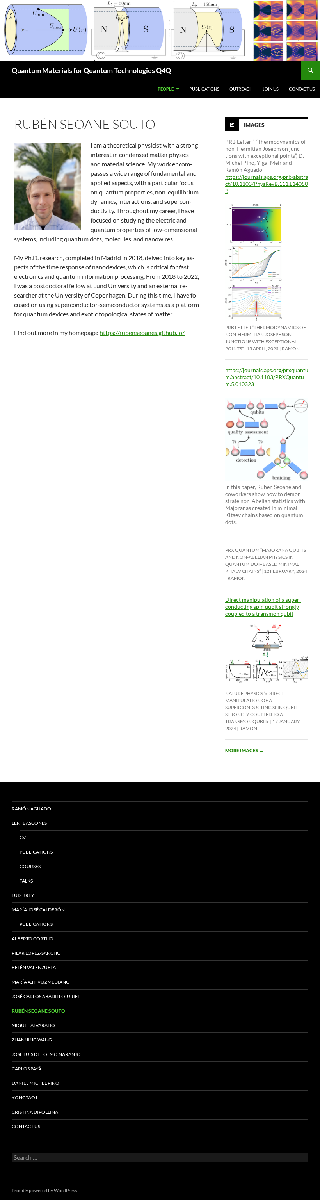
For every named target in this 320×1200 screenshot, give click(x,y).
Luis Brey (23, 895)
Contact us (302, 88)
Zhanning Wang (32, 1040)
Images (254, 124)
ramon (291, 348)
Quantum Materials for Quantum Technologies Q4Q (91, 70)
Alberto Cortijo (32, 938)
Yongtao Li (26, 1097)
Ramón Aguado (31, 808)
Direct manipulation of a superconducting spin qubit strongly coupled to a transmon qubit (263, 606)
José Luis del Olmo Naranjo (46, 1054)
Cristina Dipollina (35, 1112)
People (166, 88)
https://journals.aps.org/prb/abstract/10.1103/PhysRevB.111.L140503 (266, 183)
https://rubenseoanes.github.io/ (142, 332)
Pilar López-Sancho (36, 953)
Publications (204, 88)
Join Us (271, 88)
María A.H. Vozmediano (41, 982)
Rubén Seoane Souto (38, 1011)
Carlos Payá (26, 1069)
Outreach (240, 88)
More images (244, 750)
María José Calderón (38, 910)
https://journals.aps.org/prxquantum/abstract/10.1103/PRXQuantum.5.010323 (266, 377)
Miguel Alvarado (33, 1025)
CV (23, 837)
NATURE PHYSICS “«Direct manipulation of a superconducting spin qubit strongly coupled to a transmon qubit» (261, 707)
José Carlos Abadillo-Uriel (46, 996)
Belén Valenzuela (34, 967)
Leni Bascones (29, 823)
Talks (26, 881)
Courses (30, 866)
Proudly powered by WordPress (44, 1190)
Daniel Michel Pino (35, 1083)
